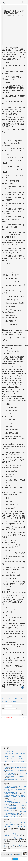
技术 (13, 751)
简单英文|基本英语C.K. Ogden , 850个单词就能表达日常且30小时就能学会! (15, 793)
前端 (17, 753)
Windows (7, 761)
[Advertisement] (14, 30)
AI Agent (21, 758)
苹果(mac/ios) (20, 761)
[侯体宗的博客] (3, 2)
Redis (6, 758)
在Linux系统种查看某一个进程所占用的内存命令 (15, 776)
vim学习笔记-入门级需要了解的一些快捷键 (14, 770)
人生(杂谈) (7, 751)
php (6, 753)
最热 (26, 717)
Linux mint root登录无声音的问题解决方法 (12, 698)
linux (18, 751)
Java (22, 751)
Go (16, 758)
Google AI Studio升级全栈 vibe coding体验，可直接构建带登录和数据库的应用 (15, 815)
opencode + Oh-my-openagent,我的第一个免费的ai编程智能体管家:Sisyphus (15, 812)
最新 (23, 717)
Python (13, 761)
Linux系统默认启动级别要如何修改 (10, 701)
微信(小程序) (14, 756)
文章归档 (4, 851)
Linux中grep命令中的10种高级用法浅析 (13, 779)
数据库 (6, 756)
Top (23, 687)
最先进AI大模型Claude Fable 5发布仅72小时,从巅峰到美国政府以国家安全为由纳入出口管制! (15, 795)
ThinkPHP (23, 753)
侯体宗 (11, 854)
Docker (11, 758)
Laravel (20, 756)
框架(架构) (11, 753)
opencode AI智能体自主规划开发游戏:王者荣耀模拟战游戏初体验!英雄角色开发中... (15, 806)
